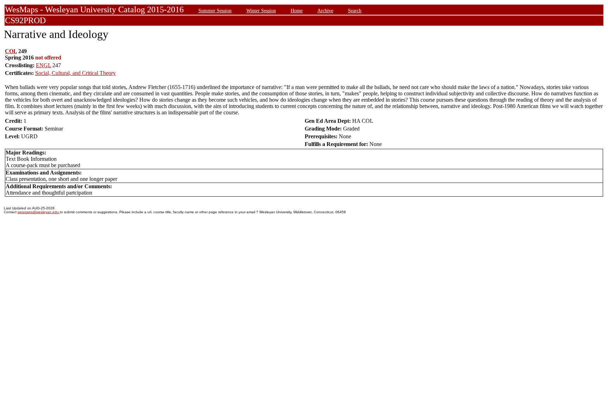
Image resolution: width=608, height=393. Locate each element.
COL (11, 51)
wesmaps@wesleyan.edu (39, 212)
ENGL (43, 65)
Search (354, 10)
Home (297, 10)
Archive (325, 10)
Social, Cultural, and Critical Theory (75, 73)
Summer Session (215, 10)
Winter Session (261, 10)
